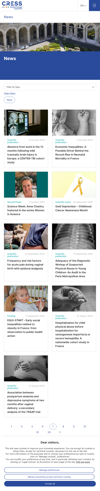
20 (49, 432)
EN (82, 5)
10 (84, 426)
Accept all (50, 483)
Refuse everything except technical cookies (49, 477)
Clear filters (9, 93)
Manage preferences (49, 470)
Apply (9, 99)
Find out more (83, 462)
